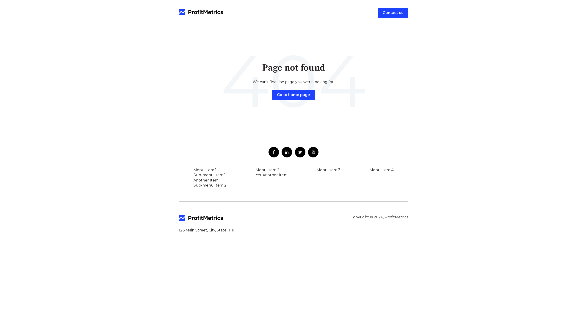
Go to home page (293, 95)
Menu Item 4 (381, 170)
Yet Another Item (272, 175)
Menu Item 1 (205, 170)
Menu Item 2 (268, 170)
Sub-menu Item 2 (210, 185)
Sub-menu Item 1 (210, 175)
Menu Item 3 (329, 170)
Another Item (206, 180)
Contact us (393, 13)
